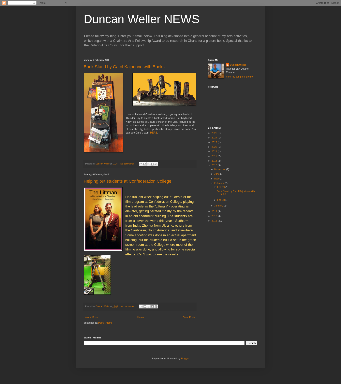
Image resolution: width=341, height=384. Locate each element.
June (217, 174)
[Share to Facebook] (152, 164)
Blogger (185, 358)
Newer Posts (91, 317)
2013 (215, 216)
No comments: (127, 164)
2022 (215, 147)
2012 (215, 220)
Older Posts (189, 317)
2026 (215, 133)
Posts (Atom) (105, 322)
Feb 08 (221, 200)
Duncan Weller (238, 65)
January (219, 205)
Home (140, 317)
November (220, 169)
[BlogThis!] (145, 164)
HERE (153, 132)
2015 (215, 165)
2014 (215, 211)
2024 (215, 137)
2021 (215, 151)
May (216, 178)
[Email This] (141, 164)
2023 (215, 142)
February (219, 183)
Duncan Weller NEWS (142, 19)
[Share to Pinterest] (156, 164)
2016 (215, 160)
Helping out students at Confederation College (127, 181)
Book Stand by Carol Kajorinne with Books (124, 66)
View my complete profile (239, 76)
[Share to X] (148, 164)
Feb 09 (221, 187)
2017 (215, 156)
